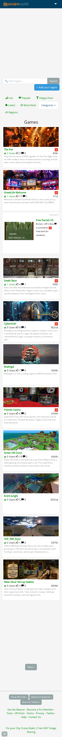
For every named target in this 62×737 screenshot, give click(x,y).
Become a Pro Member (40, 709)
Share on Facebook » (41, 696)
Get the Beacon (16, 709)
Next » (31, 667)
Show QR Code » (19, 696)
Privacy (40, 713)
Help (23, 717)
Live (10, 98)
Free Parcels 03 (44, 220)
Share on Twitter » (31, 702)
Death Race (10, 280)
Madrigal (9, 366)
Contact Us (35, 717)
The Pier (8, 149)
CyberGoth (10, 323)
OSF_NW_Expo (12, 538)
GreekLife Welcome (15, 192)
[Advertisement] (31, 43)
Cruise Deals (28, 728)
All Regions (11, 112)
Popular (26, 98)
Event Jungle (11, 495)
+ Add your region (47, 87)
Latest (11, 105)
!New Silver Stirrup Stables (19, 582)
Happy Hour (46, 98)
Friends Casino (12, 409)
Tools (9, 713)
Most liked (29, 105)
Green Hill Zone (13, 452)
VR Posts (20, 713)
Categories (47, 105)
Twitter (50, 713)
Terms (30, 713)
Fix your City (13, 728)
